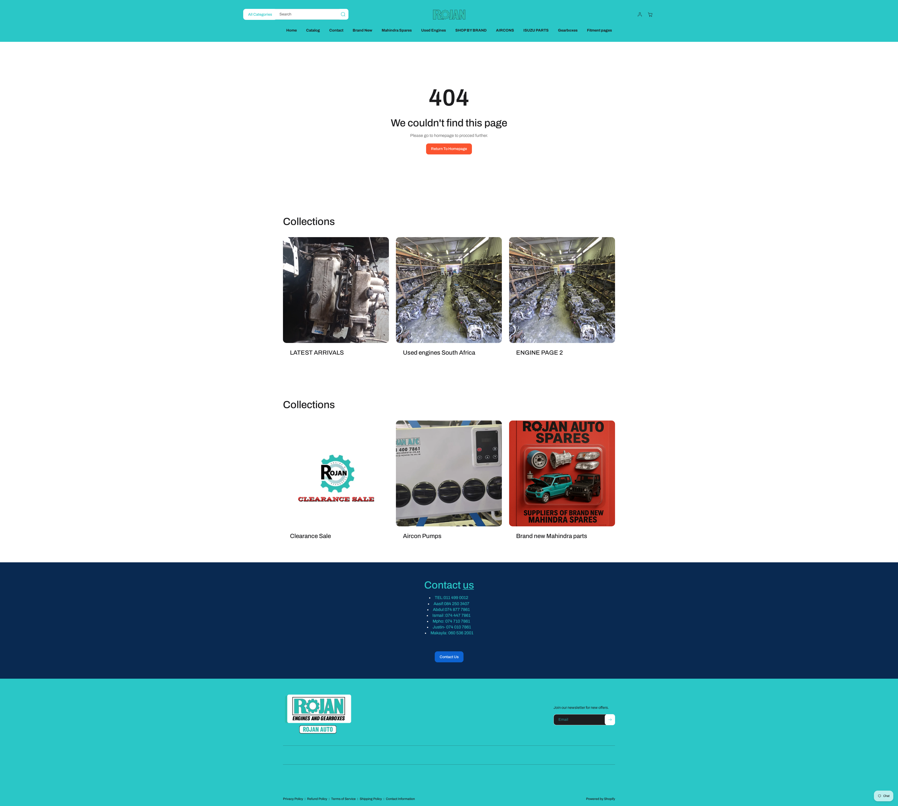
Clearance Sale (310, 536)
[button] (650, 14)
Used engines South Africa (439, 352)
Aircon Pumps (422, 536)
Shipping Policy (371, 799)
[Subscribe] (610, 719)
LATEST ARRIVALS (317, 352)
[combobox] (310, 14)
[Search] (343, 14)
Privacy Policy (293, 799)
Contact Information (400, 799)
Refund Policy (317, 799)
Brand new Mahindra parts (551, 536)
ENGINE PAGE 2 (539, 352)
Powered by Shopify (600, 799)
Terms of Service (343, 799)
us (468, 585)
